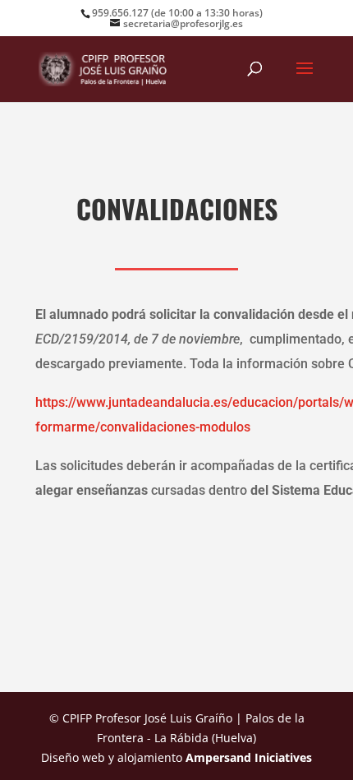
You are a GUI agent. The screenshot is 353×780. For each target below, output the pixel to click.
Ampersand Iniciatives (249, 757)
